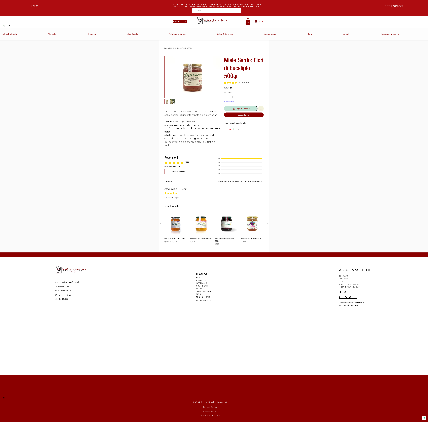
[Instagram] (4, 398)
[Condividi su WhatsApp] (234, 129)
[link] (248, 21)
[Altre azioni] (262, 189)
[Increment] (232, 97)
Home (166, 48)
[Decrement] (225, 97)
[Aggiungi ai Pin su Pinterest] (229, 129)
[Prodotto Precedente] (160, 223)
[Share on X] (238, 129)
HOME (34, 6)
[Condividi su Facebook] (225, 129)
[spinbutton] (229, 97)
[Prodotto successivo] (267, 223)
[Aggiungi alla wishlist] (261, 108)
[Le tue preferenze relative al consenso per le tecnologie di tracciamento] (424, 418)
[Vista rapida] (175, 224)
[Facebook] (4, 393)
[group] (214, 229)
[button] (350, 287)
